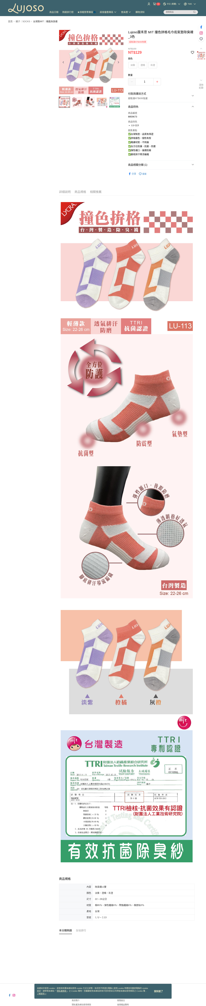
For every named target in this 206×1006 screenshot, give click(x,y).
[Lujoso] (26, 8)
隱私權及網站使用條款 (81, 1005)
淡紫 (133, 65)
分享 (134, 173)
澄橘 (142, 65)
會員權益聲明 (123, 1005)
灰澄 (152, 65)
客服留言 (121, 1000)
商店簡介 (76, 1000)
